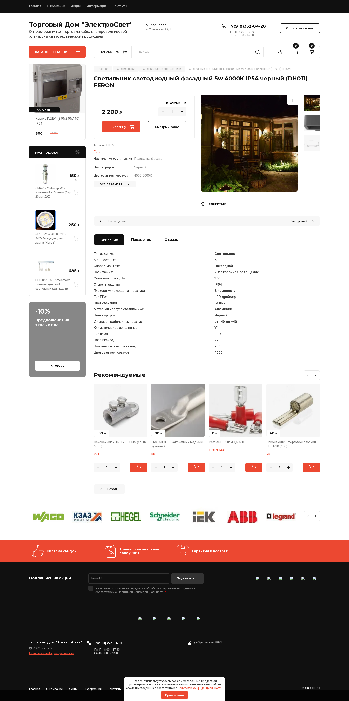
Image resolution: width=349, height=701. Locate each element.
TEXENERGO (217, 450)
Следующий (298, 221)
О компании (56, 6)
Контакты (119, 6)
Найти (257, 52)
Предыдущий (116, 221)
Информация (96, 6)
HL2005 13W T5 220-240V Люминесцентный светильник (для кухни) (52, 284)
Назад (112, 489)
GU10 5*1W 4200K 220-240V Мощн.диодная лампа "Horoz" (50, 238)
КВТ (96, 454)
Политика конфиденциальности (51, 653)
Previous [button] (308, 375)
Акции (76, 6)
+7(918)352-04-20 (247, 26)
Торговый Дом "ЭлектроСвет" (81, 24)
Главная (35, 6)
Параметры (141, 240)
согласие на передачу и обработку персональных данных (152, 588)
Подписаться (187, 578)
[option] (249, 143)
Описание (109, 240)
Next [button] (316, 375)
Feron (98, 152)
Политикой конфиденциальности (200, 688)
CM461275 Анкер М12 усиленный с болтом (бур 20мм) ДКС (53, 192)
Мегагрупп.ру (311, 687)
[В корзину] (76, 192)
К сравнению (292, 100)
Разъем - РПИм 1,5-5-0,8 (227, 442)
